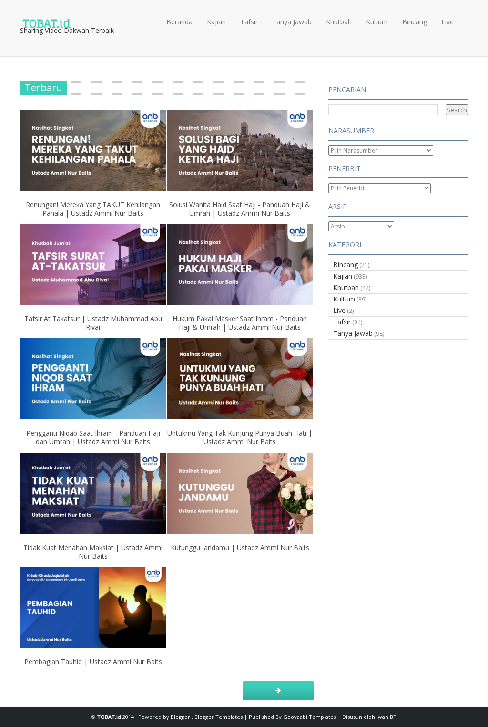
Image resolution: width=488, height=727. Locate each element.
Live (447, 21)
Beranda (179, 21)
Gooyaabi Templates (309, 716)
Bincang (414, 21)
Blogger (181, 716)
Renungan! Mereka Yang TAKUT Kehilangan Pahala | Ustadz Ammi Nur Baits (93, 209)
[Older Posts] (278, 690)
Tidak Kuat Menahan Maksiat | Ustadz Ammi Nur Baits (93, 552)
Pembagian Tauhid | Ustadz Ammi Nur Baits (93, 661)
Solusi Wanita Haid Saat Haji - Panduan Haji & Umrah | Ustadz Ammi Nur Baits (239, 209)
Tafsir (249, 21)
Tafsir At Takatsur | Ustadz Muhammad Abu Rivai (93, 323)
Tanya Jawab (292, 21)
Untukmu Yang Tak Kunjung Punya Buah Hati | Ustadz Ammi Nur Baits (239, 437)
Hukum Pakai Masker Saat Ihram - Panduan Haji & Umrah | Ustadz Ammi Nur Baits (240, 323)
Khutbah (339, 21)
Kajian (216, 21)
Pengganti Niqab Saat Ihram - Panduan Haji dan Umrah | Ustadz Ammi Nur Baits (93, 437)
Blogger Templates (219, 716)
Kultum (377, 21)
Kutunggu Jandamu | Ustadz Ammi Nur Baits (240, 547)
